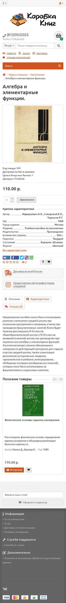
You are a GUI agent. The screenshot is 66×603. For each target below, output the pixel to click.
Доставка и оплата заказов (19, 527)
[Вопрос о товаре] (43, 262)
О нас (7, 523)
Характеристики (40, 299)
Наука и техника (18, 74)
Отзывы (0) (16, 306)
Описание (14, 299)
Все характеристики (15, 250)
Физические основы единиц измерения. (32, 420)
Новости (11, 53)
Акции (26, 53)
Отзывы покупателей (18, 57)
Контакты (41, 53)
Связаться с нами (14, 545)
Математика (37, 74)
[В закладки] (49, 262)
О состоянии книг (14, 519)
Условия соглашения (16, 532)
